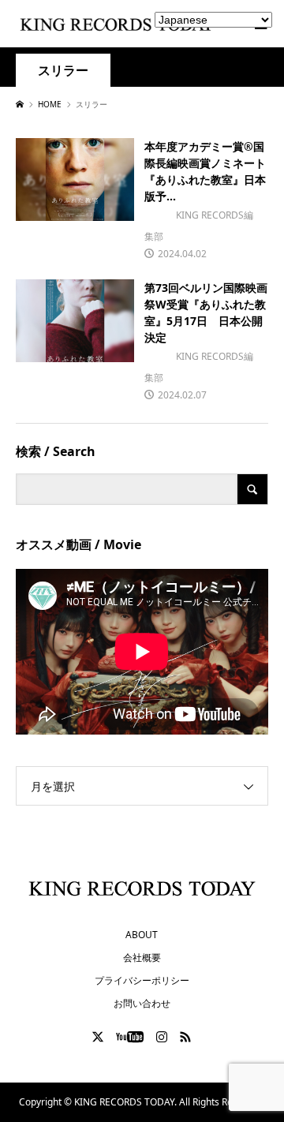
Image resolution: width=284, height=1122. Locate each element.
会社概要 (142, 957)
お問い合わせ (142, 1003)
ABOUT (141, 934)
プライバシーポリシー (142, 980)
